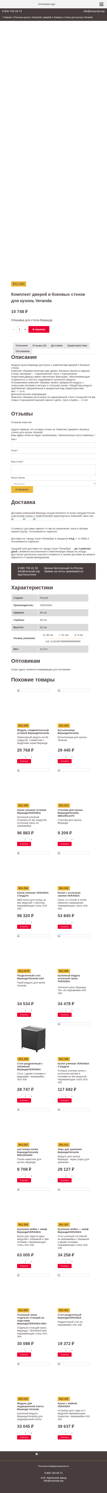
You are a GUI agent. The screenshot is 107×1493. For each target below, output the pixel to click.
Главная (7, 17)
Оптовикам (22, 351)
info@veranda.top (94, 11)
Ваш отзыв (17, 461)
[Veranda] (53, 4)
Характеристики (77, 345)
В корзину (39, 329)
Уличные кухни (22, 17)
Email (14, 450)
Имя (14, 439)
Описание (22, 345)
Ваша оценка (18, 477)
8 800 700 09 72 (12, 11)
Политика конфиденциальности (53, 1466)
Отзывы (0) (39, 345)
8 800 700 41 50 (28, 568)
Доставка (57, 345)
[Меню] (101, 6)
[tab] (22, 345)
